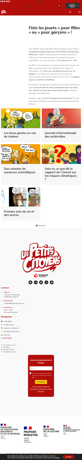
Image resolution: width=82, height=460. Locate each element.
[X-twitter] (46, 282)
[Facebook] (30, 282)
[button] (41, 1)
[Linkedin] (52, 282)
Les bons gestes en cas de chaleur (20, 134)
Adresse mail (8, 301)
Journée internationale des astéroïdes (60, 134)
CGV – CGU (44, 453)
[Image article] (20, 118)
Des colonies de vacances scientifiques (19, 170)
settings (57, 458)
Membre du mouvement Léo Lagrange (72, 6)
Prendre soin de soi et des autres (19, 213)
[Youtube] (41, 282)
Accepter (68, 457)
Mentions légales (55, 453)
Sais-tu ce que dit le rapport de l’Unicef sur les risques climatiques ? (61, 174)
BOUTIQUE (7, 338)
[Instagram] (36, 282)
